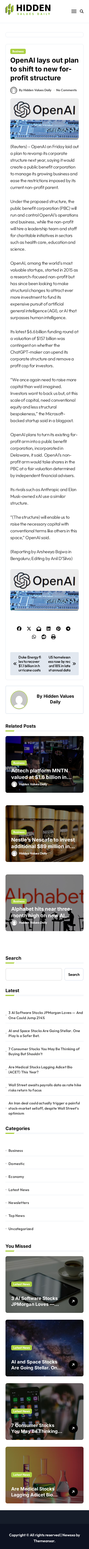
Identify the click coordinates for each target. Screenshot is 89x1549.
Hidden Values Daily (59, 699)
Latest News (18, 1189)
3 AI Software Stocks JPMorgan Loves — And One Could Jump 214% (45, 1015)
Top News (16, 1215)
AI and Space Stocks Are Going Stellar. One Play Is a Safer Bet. (44, 1033)
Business (18, 51)
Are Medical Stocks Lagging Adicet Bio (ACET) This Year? (40, 1069)
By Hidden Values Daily (35, 90)
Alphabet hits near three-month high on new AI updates (41, 915)
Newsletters (18, 1202)
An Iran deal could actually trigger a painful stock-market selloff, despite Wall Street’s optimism (44, 1108)
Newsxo (68, 1535)
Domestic (16, 1163)
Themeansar (44, 1541)
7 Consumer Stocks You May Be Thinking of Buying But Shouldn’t (44, 1051)
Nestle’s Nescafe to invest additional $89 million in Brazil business (43, 846)
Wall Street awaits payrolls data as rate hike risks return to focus (44, 1087)
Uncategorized (20, 1228)
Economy (16, 1176)
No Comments (66, 90)
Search (13, 958)
